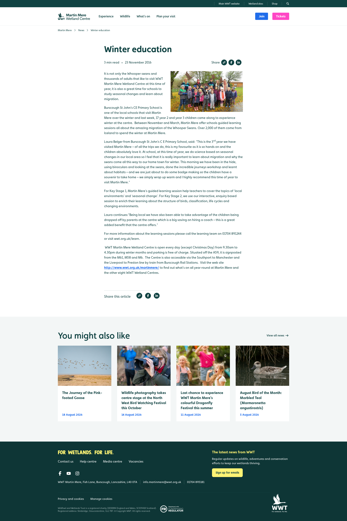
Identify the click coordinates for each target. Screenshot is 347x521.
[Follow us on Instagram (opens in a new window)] (77, 473)
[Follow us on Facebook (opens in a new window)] (60, 473)
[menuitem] (261, 16)
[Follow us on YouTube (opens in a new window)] (69, 473)
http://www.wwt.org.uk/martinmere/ (131, 267)
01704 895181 (195, 482)
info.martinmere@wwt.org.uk (162, 482)
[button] (224, 62)
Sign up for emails (227, 472)
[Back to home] (279, 503)
